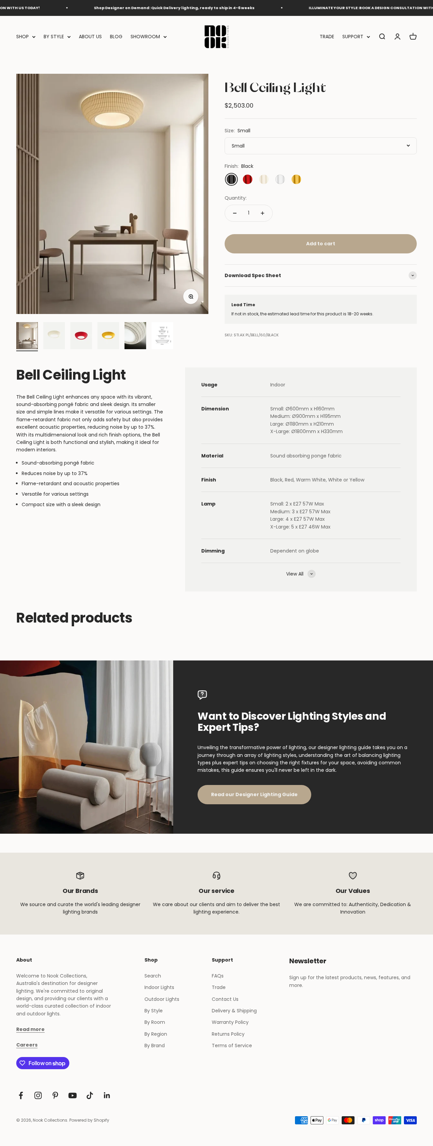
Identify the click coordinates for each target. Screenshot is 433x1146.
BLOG (116, 36)
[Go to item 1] (27, 336)
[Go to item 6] (162, 336)
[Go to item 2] (54, 336)
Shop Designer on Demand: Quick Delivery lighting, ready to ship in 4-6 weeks (153, 7)
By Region (155, 1034)
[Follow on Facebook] (20, 1095)
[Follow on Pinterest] (55, 1095)
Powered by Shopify (89, 1120)
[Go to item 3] (81, 336)
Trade (219, 987)
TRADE (327, 36)
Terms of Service (232, 1045)
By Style (153, 1010)
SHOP (22, 36)
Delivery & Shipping (234, 1010)
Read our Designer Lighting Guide (254, 794)
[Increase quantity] (262, 213)
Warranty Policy (230, 1022)
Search (152, 975)
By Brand (154, 1045)
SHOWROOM (145, 36)
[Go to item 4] (108, 336)
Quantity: (236, 198)
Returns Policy (228, 1034)
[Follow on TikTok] (89, 1095)
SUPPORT (352, 36)
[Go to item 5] (135, 336)
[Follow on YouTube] (72, 1095)
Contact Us (225, 999)
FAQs (218, 975)
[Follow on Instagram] (38, 1095)
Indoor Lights (159, 987)
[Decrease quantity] (235, 213)
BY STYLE (54, 36)
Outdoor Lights (161, 999)
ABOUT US (90, 36)
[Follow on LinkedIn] (107, 1095)
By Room (154, 1022)
